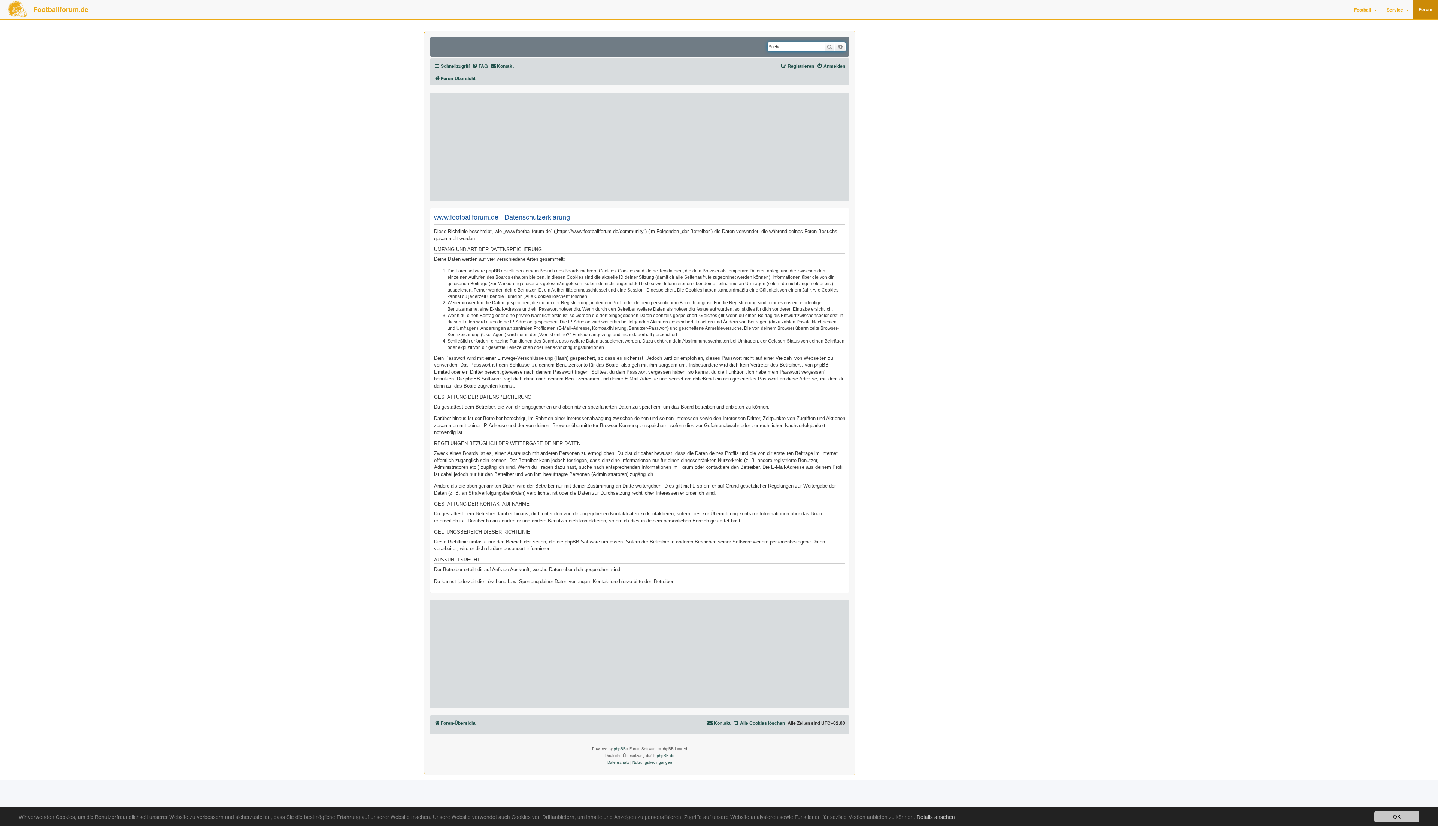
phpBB (620, 748)
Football (1362, 9)
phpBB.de (665, 755)
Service (1395, 9)
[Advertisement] (639, 146)
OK (1397, 816)
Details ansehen (936, 817)
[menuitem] (480, 66)
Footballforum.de (60, 9)
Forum (1425, 9)
